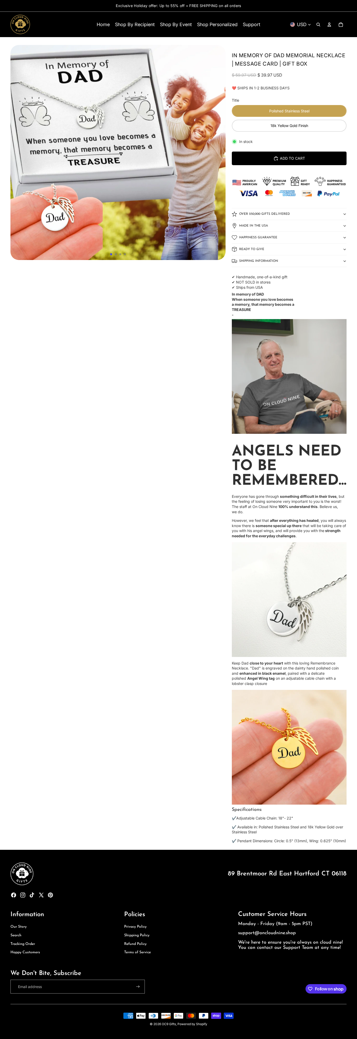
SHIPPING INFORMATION (258, 261)
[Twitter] (41, 895)
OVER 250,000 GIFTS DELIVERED (264, 214)
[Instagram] (23, 895)
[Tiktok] (32, 895)
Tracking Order (22, 944)
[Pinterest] (50, 895)
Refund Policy (135, 944)
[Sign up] (138, 986)
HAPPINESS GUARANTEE (258, 237)
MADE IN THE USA (253, 225)
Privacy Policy (135, 927)
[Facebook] (13, 895)
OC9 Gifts (169, 1024)
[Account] (329, 24)
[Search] (318, 24)
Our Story (18, 927)
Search (15, 935)
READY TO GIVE (251, 249)
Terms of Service (137, 952)
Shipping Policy (136, 935)
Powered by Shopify (192, 1024)
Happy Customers (25, 952)
